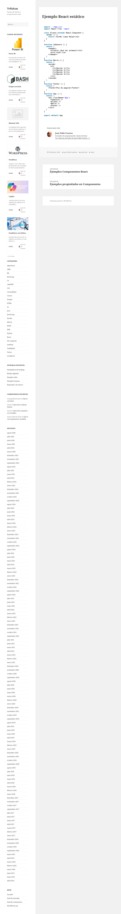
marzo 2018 (11, 787)
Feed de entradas (13, 898)
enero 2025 (11, 486)
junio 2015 (11, 873)
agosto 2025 (11, 467)
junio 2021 (11, 644)
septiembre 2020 (13, 677)
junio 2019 (11, 730)
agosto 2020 (11, 681)
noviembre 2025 (13, 459)
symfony (10, 345)
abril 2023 (10, 565)
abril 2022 (10, 610)
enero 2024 (11, 531)
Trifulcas (12, 8)
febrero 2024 (11, 527)
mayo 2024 (11, 516)
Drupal (9, 299)
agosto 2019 (11, 723)
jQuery (9, 322)
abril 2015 (10, 881)
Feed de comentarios (14, 902)
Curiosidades (11, 292)
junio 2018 (11, 775)
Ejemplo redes (12, 377)
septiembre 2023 (13, 546)
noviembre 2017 (13, 802)
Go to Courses (11, 256)
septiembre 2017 (13, 809)
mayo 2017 (11, 820)
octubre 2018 (12, 760)
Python (9, 333)
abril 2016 (10, 858)
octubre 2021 (12, 632)
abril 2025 (10, 478)
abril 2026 (10, 448)
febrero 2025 (11, 482)
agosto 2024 (11, 504)
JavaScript (11, 314)
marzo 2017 (11, 828)
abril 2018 (10, 783)
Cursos (9, 296)
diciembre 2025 (12, 455)
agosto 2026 (11, 433)
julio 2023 (10, 553)
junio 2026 (11, 440)
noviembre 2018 (13, 756)
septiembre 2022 (13, 591)
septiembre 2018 (13, 764)
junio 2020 (11, 689)
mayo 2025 (11, 474)
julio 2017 (10, 813)
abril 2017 (10, 824)
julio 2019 (10, 726)
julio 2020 (10, 685)
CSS (8, 288)
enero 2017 (11, 836)
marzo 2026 (11, 452)
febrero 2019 (11, 745)
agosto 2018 (11, 768)
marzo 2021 (11, 655)
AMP (8, 269)
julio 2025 (10, 470)
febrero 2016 (11, 866)
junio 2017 (11, 817)
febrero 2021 (11, 659)
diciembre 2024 (12, 489)
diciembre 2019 (12, 708)
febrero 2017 (11, 832)
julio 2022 (10, 598)
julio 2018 (10, 772)
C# (8, 281)
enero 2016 (11, 869)
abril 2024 (10, 519)
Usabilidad (11, 348)
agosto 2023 (11, 549)
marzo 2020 (11, 696)
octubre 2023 (12, 542)
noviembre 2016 (13, 843)
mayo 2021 (11, 647)
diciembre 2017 (12, 798)
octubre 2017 (12, 805)
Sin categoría (12, 341)
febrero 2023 (11, 572)
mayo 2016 (11, 854)
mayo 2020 (11, 692)
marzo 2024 (11, 523)
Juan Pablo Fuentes (70, 152)
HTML (9, 303)
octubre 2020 (12, 674)
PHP (8, 330)
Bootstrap (10, 277)
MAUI (9, 326)
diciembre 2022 (12, 580)
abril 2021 (10, 651)
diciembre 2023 (12, 534)
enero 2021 (11, 662)
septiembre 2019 (13, 719)
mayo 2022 (11, 606)
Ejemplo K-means (13, 381)
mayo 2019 (11, 734)
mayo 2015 (11, 877)
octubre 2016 (12, 847)
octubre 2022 (12, 587)
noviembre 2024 (13, 493)
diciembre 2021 (12, 625)
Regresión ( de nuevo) (15, 385)
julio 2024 (10, 508)
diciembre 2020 (12, 666)
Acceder (10, 894)
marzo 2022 (11, 613)
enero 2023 (11, 576)
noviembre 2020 (13, 670)
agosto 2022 (11, 595)
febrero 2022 (11, 617)
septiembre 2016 (13, 851)
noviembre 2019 (13, 711)
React (9, 337)
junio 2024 (11, 512)
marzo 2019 (11, 741)
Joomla (9, 318)
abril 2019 (10, 738)
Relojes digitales (13, 373)
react (92, 152)
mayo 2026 (11, 444)
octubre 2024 (12, 497)
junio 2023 (11, 557)
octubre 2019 (12, 715)
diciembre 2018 (12, 753)
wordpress (11, 356)
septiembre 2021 (13, 636)
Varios (9, 352)
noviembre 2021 (13, 629)
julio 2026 (10, 437)
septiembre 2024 (13, 501)
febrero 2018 (11, 790)
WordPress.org (12, 906)
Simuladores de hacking (15, 370)
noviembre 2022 (13, 583)
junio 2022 (11, 602)
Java (8, 311)
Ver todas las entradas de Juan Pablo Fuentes (71, 138)
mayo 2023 (11, 561)
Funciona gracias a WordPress (61, 201)
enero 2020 (11, 704)
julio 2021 (10, 640)
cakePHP (10, 284)
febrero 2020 (11, 700)
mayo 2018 (11, 779)
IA (8, 307)
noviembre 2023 (13, 538)
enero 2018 (11, 794)
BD (8, 273)
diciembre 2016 (12, 839)
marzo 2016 (11, 862)
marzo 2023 (11, 568)
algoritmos (11, 266)
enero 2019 (11, 749)
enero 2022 (11, 621)
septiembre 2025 (13, 463)
